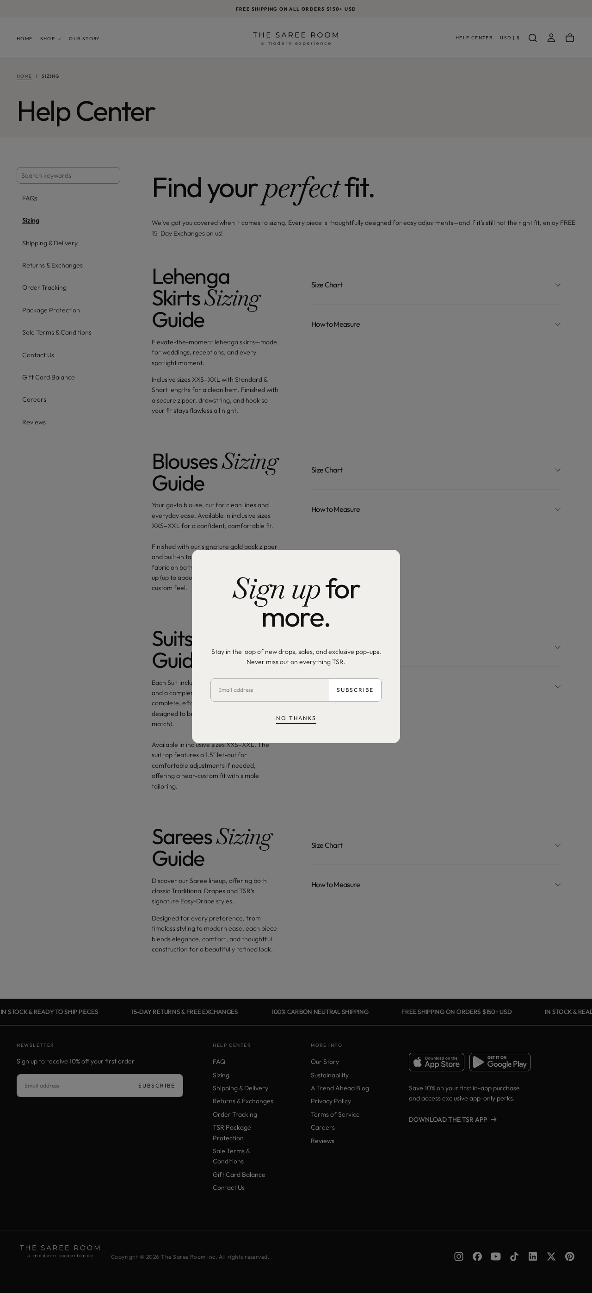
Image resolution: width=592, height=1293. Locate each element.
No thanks (296, 718)
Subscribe (355, 689)
